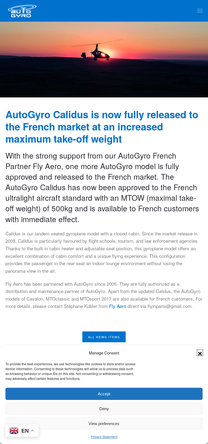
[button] (200, 353)
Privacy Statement (104, 436)
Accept (104, 394)
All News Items (104, 337)
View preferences (104, 423)
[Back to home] (22, 11)
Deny (104, 408)
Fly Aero (118, 305)
